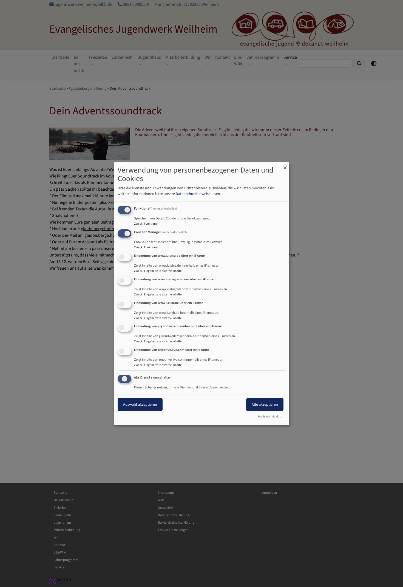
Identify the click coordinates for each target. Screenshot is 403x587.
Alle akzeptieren (265, 404)
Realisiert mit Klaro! (270, 416)
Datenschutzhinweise (193, 194)
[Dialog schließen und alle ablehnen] (285, 165)
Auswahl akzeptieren (140, 404)
